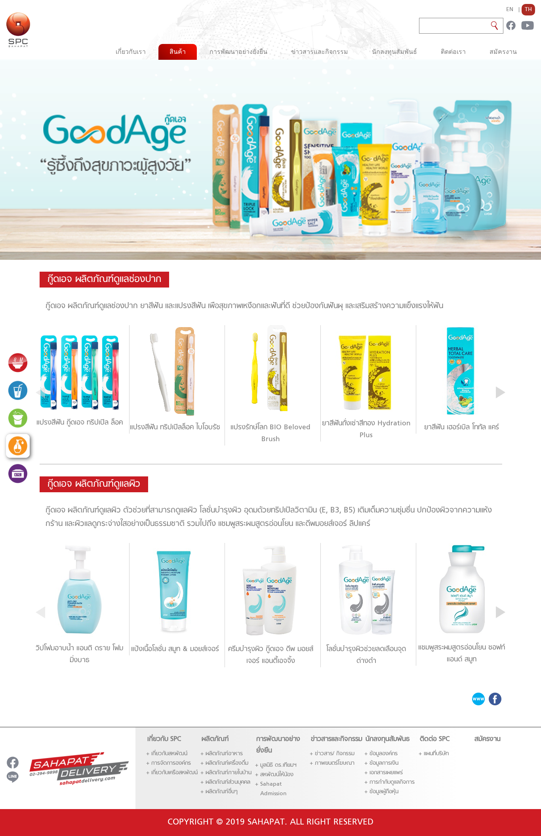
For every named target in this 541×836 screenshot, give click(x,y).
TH (528, 9)
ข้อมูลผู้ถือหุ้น (384, 791)
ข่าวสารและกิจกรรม (319, 51)
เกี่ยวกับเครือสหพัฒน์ (174, 772)
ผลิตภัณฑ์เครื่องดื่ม (227, 763)
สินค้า (178, 51)
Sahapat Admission (273, 789)
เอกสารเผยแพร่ (386, 772)
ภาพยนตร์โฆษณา (334, 763)
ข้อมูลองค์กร (384, 753)
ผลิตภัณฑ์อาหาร (224, 753)
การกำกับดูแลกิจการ (392, 782)
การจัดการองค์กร (171, 763)
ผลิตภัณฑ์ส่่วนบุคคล (228, 782)
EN (509, 9)
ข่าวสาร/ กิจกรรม (334, 753)
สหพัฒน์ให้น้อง (276, 774)
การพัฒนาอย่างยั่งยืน (238, 51)
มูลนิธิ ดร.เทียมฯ (278, 765)
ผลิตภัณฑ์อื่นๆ (222, 791)
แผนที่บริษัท (436, 753)
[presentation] (40, 392)
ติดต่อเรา (453, 51)
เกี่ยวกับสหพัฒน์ (169, 753)
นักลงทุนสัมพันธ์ (394, 51)
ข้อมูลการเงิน (384, 763)
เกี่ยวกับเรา (131, 51)
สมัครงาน (503, 51)
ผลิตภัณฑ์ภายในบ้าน (228, 772)
